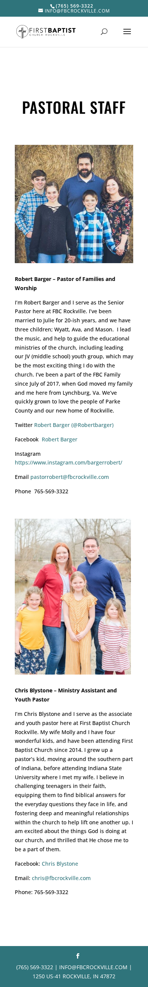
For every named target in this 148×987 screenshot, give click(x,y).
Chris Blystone (60, 863)
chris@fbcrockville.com (61, 878)
